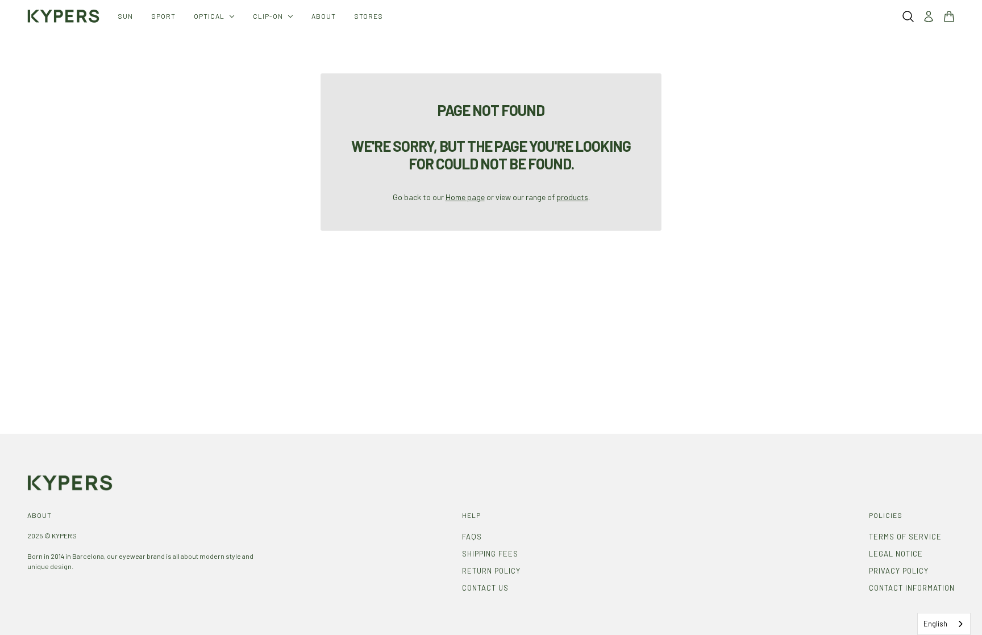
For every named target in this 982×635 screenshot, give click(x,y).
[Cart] (949, 16)
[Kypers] (63, 16)
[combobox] (944, 624)
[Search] (908, 16)
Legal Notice (896, 553)
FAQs (472, 536)
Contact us (485, 587)
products (572, 197)
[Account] (928, 16)
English (935, 623)
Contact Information (912, 587)
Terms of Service (905, 536)
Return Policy (491, 570)
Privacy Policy (899, 570)
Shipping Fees (490, 553)
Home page (465, 197)
